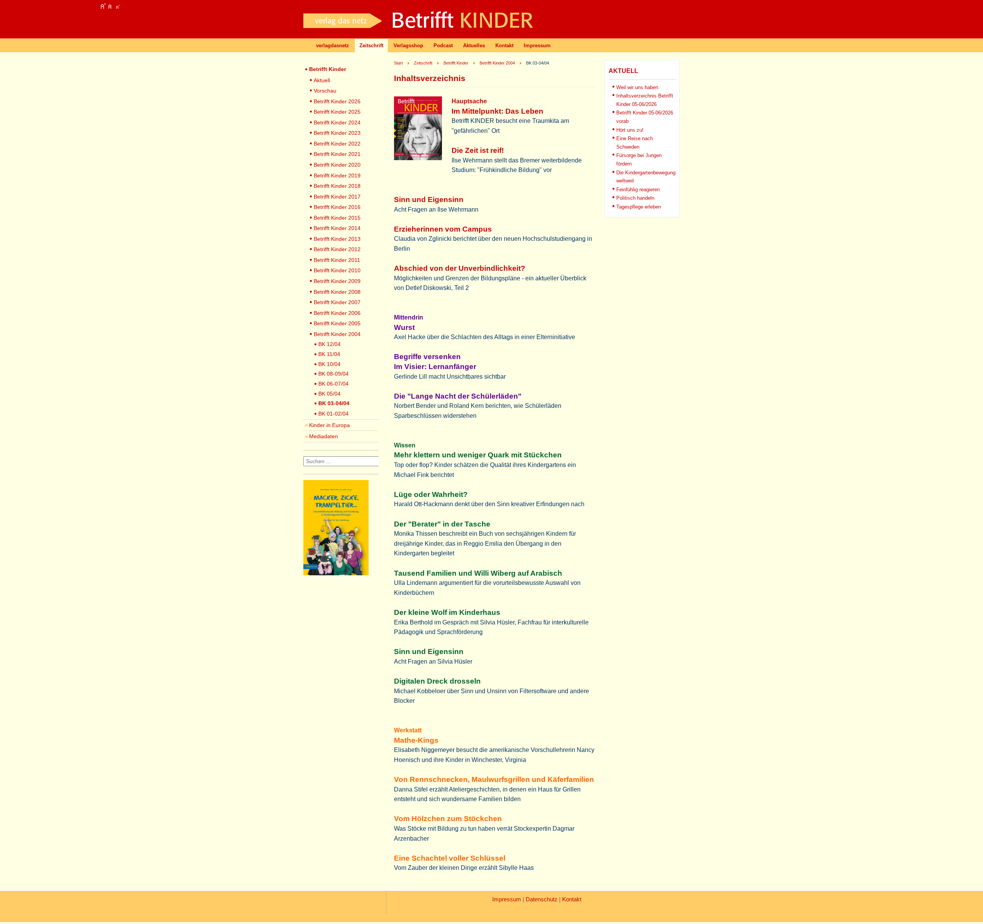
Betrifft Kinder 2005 (337, 323)
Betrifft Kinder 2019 (337, 175)
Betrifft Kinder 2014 (337, 228)
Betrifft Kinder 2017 (337, 197)
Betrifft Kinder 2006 (337, 313)
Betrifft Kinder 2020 (337, 165)
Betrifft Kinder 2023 (337, 133)
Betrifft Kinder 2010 (337, 270)
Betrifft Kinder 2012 (337, 249)
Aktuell (322, 80)
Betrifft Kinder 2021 (337, 154)
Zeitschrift (371, 45)
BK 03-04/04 (333, 403)
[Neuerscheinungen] (336, 573)
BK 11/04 (329, 354)
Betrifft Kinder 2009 (337, 281)
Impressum (537, 45)
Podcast (443, 45)
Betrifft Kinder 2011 (337, 260)
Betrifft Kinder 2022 (337, 144)
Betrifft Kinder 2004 (337, 334)
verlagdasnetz (332, 45)
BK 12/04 (329, 344)
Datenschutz (542, 899)
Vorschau (325, 91)
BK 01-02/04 (333, 414)
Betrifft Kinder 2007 (337, 302)
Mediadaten (323, 436)
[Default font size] (110, 6)
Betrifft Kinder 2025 (337, 112)
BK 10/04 (329, 364)
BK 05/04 (329, 394)
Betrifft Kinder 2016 (337, 207)
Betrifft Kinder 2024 (337, 122)
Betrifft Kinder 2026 (337, 101)
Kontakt (504, 45)
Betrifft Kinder (327, 69)
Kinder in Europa (329, 425)
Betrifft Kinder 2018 (337, 186)
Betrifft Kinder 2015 (337, 218)
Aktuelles (474, 45)
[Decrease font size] (117, 6)
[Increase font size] (103, 6)
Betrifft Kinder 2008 (337, 292)
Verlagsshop (408, 45)
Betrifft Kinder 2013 (337, 239)
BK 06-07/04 (333, 384)
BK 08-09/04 (333, 374)
